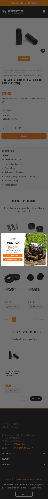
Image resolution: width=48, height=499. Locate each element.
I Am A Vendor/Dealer (12, 255)
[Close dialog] (45, 235)
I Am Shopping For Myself (12, 259)
